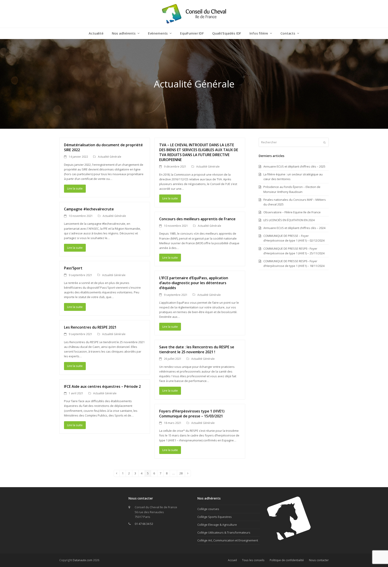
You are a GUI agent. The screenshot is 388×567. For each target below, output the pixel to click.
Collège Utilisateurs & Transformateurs (223, 532)
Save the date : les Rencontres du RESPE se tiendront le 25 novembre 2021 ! (196, 349)
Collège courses (208, 509)
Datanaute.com (82, 560)
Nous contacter (319, 560)
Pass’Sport (73, 268)
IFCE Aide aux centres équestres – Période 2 (102, 386)
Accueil (232, 560)
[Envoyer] (324, 142)
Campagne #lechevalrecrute (89, 209)
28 (182, 474)
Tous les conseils (253, 560)
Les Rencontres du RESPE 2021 (90, 327)
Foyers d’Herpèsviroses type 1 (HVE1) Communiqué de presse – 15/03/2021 (192, 414)
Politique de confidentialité (287, 560)
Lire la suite (75, 188)
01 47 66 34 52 (144, 524)
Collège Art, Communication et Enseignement (227, 540)
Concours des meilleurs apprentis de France (197, 218)
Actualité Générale (109, 157)
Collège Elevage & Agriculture (217, 525)
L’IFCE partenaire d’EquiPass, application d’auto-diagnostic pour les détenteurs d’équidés (193, 282)
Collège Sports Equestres (214, 517)
